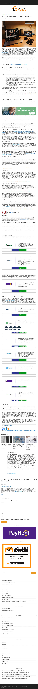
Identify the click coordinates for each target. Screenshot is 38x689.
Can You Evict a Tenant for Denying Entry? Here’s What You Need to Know (18, 445)
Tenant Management (5, 14)
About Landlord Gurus (13, 3)
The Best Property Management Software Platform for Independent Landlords (15, 678)
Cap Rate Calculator (5, 621)
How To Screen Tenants (6, 591)
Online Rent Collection (6, 608)
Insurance (4, 646)
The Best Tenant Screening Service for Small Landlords (19, 191)
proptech (21, 430)
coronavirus (7, 430)
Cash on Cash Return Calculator (7, 625)
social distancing (26, 430)
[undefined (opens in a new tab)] (4, 212)
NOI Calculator (4, 619)
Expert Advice (4, 3)
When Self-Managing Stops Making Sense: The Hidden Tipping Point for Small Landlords (16, 676)
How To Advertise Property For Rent (8, 610)
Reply (2, 494)
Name (2, 513)
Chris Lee (3, 20)
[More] (8, 429)
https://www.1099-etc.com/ (19, 491)
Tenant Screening (5, 661)
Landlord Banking (5, 599)
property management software (30, 93)
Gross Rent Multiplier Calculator (7, 623)
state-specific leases (7, 206)
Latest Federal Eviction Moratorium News (18, 64)
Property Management (6, 653)
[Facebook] (3, 429)
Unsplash (11, 425)
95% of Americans (5, 52)
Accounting (4, 642)
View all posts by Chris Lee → (12, 473)
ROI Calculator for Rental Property (7, 631)
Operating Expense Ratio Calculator (8, 629)
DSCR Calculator (5, 627)
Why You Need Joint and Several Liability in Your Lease (6, 445)
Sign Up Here (23, 314)
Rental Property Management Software (8, 582)
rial (12, 212)
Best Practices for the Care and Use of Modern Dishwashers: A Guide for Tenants (15, 674)
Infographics (4, 644)
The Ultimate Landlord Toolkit (7, 580)
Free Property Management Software (8, 597)
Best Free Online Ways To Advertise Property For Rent (18, 181)
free (11, 212)
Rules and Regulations (6, 657)
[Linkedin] (6, 429)
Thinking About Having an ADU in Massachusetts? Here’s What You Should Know (15, 670)
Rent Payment (4, 655)
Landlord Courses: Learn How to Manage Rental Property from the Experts (14, 601)
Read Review (16, 314)
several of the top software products (24, 132)
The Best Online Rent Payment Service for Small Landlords (19, 149)
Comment (3, 502)
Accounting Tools (5, 593)
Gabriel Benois (7, 425)
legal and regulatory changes (10, 300)
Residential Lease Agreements (7, 595)
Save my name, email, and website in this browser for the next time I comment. (16, 519)
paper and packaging (16, 144)
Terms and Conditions (23, 686)
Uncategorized (4, 663)
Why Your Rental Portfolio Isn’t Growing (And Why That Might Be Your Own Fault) (15, 672)
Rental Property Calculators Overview (8, 617)
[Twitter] (4, 429)
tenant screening (32, 430)
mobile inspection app (24, 219)
